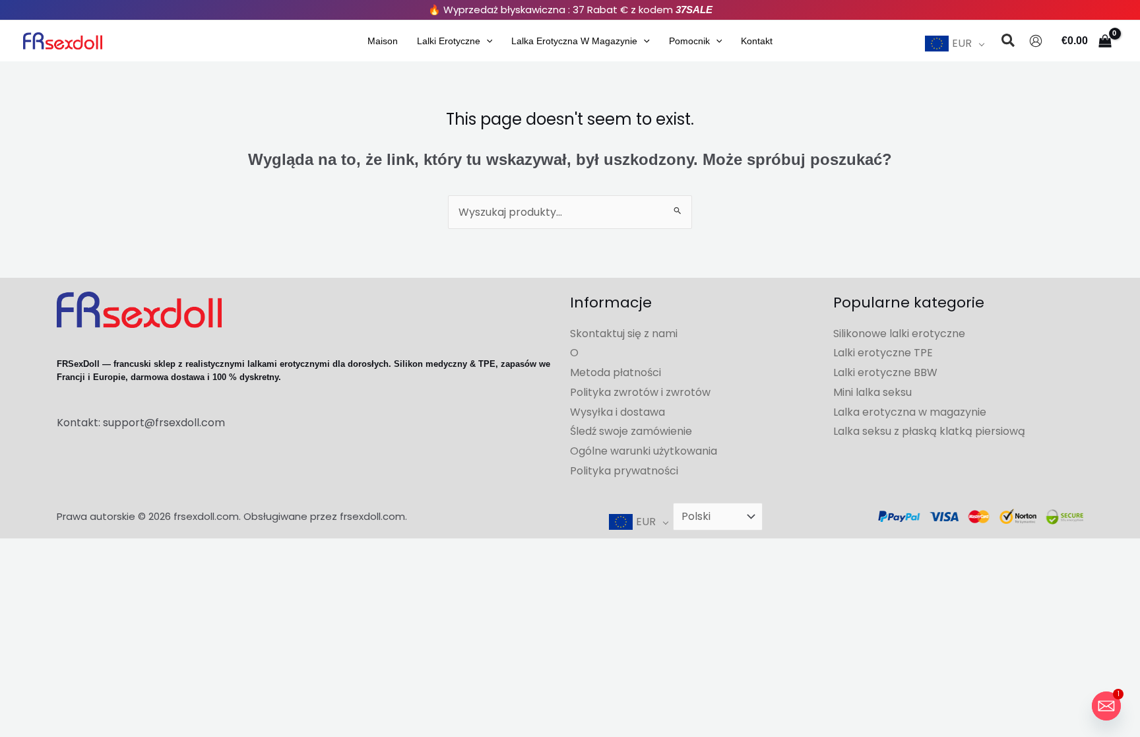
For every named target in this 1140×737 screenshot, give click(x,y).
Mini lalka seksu (872, 392)
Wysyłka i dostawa (617, 412)
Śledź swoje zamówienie (631, 431)
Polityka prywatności (624, 470)
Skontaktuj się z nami (624, 333)
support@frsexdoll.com (164, 422)
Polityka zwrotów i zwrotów (640, 392)
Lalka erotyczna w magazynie (574, 41)
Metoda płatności (615, 372)
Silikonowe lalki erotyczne (899, 333)
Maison (382, 41)
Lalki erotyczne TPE (883, 352)
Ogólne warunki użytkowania (643, 451)
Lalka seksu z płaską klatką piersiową (929, 431)
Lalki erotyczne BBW (885, 372)
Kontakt (757, 41)
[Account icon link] (1035, 41)
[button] (486, 41)
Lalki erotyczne (448, 41)
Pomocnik (689, 41)
